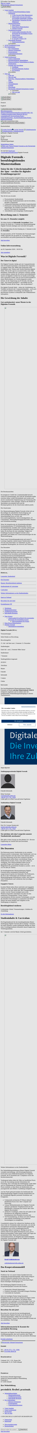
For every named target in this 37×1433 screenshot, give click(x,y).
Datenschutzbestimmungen (28, 706)
